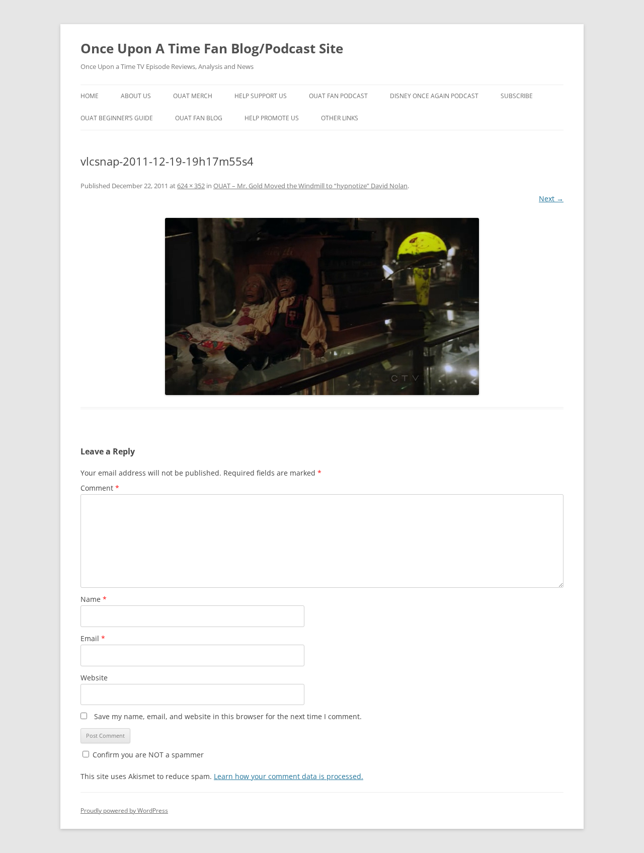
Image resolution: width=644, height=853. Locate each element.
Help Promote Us (272, 118)
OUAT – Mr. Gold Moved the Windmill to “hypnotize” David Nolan (310, 185)
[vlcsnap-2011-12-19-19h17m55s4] (322, 306)
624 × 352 (191, 185)
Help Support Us (260, 96)
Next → (551, 198)
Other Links (339, 118)
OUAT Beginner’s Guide (116, 118)
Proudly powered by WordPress (124, 810)
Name (93, 599)
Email (92, 638)
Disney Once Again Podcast (434, 96)
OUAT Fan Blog (198, 118)
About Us (136, 96)
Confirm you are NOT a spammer (147, 754)
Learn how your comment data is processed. (288, 776)
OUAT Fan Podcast (338, 96)
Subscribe (517, 96)
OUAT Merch (192, 96)
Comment (99, 488)
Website (94, 677)
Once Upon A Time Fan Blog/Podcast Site (211, 48)
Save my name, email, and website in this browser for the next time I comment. (228, 716)
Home (89, 96)
